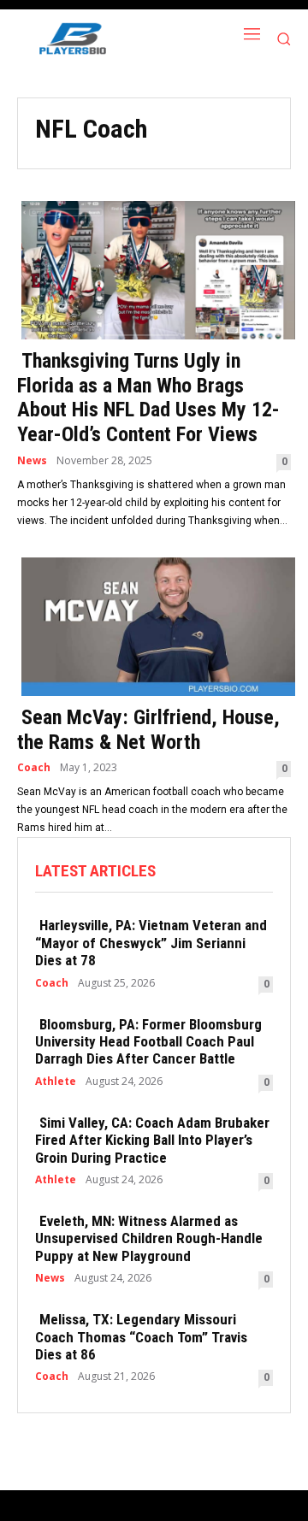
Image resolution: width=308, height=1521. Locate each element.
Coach (33, 768)
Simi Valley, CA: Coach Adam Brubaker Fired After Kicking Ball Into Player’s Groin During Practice (152, 1140)
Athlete (55, 1081)
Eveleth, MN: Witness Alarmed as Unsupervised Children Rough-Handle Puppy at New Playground (149, 1238)
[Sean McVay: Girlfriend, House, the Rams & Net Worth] (154, 625)
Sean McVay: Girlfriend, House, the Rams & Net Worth (148, 729)
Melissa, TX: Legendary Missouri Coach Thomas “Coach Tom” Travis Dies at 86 (141, 1337)
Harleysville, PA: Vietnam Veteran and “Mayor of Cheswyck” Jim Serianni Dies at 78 (151, 943)
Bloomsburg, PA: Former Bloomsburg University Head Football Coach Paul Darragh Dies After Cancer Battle (148, 1042)
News (32, 461)
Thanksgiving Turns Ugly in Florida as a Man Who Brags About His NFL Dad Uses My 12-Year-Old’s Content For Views (148, 397)
